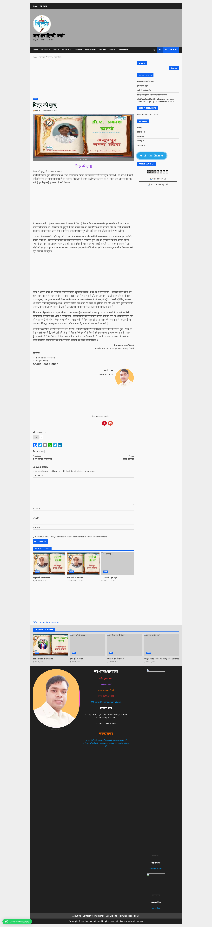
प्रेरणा (111, 653)
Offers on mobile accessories (46, 622)
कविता (73, 653)
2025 (139, 132)
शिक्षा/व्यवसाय (89, 50)
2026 (139, 127)
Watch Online (171, 50)
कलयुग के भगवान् (42, 360)
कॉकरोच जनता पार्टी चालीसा (145, 81)
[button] (17, 921)
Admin (37, 111)
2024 (139, 136)
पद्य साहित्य (65, 50)
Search (142, 63)
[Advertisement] (83, 79)
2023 (139, 141)
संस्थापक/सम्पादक (106, 671)
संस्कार (111, 50)
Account (122, 50)
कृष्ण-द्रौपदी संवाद (142, 86)
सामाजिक (149, 653)
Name (36, 508)
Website (36, 527)
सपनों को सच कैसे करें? (144, 90)
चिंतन (55, 50)
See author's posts (100, 416)
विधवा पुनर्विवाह (128, 457)
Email (36, 518)
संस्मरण (35, 99)
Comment (38, 475)
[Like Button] (36, 437)
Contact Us (88, 915)
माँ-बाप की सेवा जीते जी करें (45, 357)
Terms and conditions (129, 915)
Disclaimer (99, 915)
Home (35, 50)
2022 (139, 145)
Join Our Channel (153, 155)
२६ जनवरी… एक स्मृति (117, 563)
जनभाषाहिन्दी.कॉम (49, 36)
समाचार (101, 50)
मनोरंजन (77, 50)
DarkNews (125, 921)
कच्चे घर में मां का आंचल (83, 563)
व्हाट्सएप (40, 299)
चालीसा (37, 653)
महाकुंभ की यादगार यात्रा (49, 563)
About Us (76, 915)
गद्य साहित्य (44, 50)
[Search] (154, 49)
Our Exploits (111, 915)
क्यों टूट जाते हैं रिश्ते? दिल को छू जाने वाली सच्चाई (152, 95)
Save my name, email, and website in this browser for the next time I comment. (71, 536)
